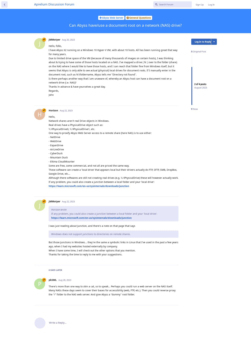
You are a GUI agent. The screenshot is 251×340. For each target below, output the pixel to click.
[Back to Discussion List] (4, 4)
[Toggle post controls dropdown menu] (175, 99)
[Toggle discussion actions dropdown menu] (214, 42)
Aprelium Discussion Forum (54, 4)
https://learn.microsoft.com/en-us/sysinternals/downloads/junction (89, 186)
